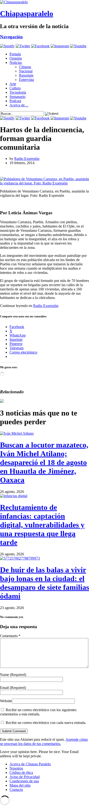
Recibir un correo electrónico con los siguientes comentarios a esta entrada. (38, 712)
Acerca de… (18, 105)
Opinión (15, 58)
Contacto (16, 790)
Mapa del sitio (20, 785)
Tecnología (17, 92)
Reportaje (26, 75)
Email (13, 688)
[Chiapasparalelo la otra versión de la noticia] (44, 2)
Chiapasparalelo (26, 13)
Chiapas (25, 67)
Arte (12, 84)
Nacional (26, 71)
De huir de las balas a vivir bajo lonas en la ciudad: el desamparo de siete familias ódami (44, 582)
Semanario (17, 97)
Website (6, 701)
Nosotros (16, 768)
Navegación (11, 36)
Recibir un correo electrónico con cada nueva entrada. (46, 723)
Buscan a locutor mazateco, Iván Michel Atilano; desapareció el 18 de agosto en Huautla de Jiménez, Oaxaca (44, 462)
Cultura (15, 88)
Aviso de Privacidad (24, 777)
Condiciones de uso (24, 781)
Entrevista (26, 80)
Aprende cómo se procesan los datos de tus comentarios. (44, 741)
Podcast (15, 101)
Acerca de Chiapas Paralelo (30, 764)
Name (13, 675)
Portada (15, 54)
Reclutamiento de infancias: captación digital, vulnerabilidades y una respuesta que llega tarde (42, 525)
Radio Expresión (26, 159)
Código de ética (21, 773)
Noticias (15, 63)
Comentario (10, 636)
